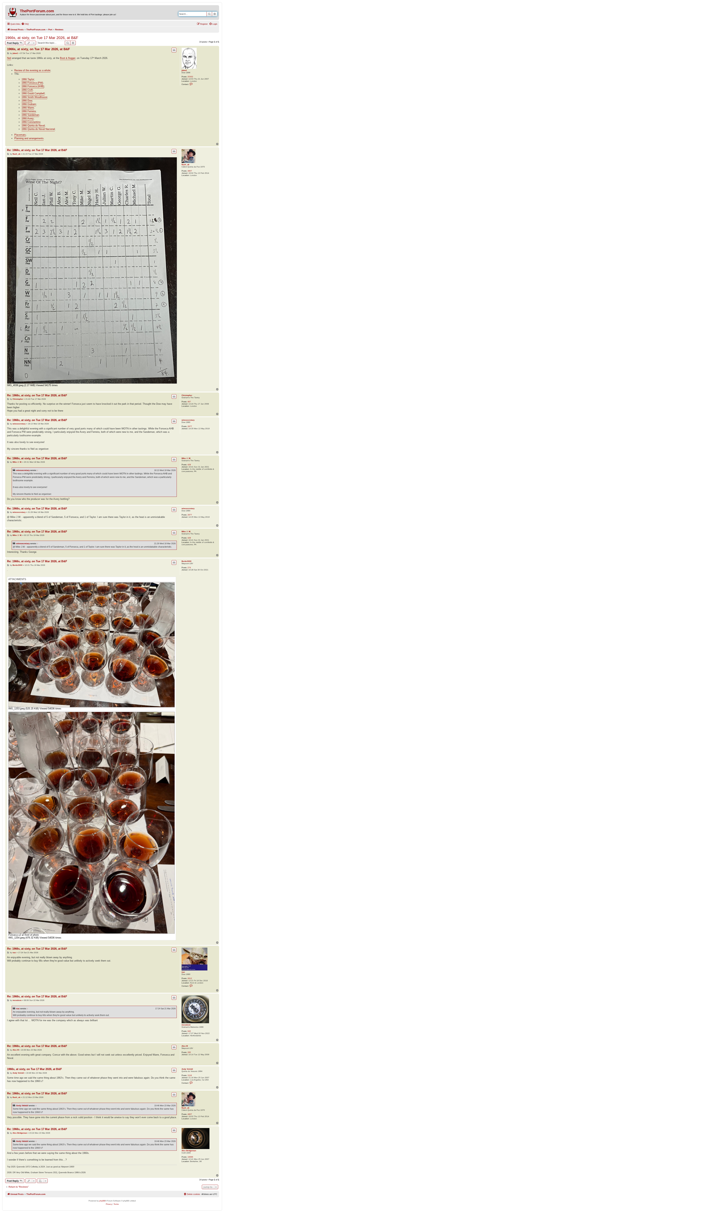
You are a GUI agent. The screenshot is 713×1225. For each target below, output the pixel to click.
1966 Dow (27, 100)
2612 (190, 978)
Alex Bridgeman (189, 1151)
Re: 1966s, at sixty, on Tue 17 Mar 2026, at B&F (37, 150)
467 (189, 402)
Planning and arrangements (29, 138)
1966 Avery (28, 118)
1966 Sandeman (30, 115)
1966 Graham (29, 104)
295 (189, 1052)
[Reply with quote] (174, 50)
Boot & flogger (67, 58)
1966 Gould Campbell (33, 93)
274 (189, 568)
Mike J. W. (186, 458)
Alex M (185, 1046)
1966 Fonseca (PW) (32, 82)
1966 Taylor (28, 79)
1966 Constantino (31, 122)
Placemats (20, 134)
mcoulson (186, 1025)
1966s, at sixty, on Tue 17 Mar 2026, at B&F (41, 38)
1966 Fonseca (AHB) (33, 86)
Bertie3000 (186, 561)
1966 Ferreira (29, 111)
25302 (190, 77)
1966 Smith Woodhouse (34, 97)
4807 (190, 171)
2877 (190, 426)
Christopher (187, 395)
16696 (190, 1157)
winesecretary (188, 420)
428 (189, 465)
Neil (9, 58)
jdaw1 (184, 70)
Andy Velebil (187, 1069)
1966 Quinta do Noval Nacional (38, 129)
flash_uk (185, 165)
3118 (190, 1075)
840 (189, 1031)
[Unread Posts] (13, 11)
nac (183, 972)
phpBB (102, 1201)
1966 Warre (28, 107)
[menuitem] (25, 24)
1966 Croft (27, 89)
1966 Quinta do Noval (33, 125)
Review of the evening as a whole (32, 70)
